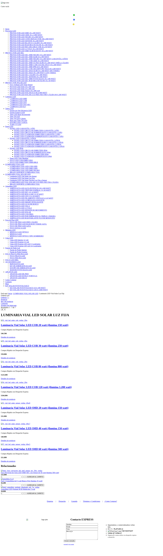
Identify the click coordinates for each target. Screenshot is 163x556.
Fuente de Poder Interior (18, 250)
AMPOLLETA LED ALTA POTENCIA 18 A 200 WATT (30, 188)
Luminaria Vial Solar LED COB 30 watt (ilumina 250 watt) (34, 345)
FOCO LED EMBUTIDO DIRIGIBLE (24, 162)
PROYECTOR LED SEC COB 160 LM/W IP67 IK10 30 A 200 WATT (35, 69)
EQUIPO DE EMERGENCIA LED (22, 268)
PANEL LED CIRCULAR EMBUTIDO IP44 (30, 150)
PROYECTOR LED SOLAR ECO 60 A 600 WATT (28, 93)
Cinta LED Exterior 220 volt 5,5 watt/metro (25, 244)
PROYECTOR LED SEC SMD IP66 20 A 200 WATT (29, 67)
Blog (7, 284)
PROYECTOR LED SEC (14, 53)
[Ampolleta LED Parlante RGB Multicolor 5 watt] (20, 487)
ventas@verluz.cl (82, 24)
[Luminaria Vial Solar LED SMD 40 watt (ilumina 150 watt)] (15, 424)
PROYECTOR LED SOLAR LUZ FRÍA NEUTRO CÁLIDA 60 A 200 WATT (38, 95)
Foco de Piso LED (11, 220)
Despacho (62, 501)
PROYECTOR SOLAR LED (16, 83)
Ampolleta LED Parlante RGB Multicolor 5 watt (18, 489)
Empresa (50, 501)
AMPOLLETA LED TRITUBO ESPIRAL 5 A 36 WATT (30, 190)
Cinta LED (9, 238)
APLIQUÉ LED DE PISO (19, 274)
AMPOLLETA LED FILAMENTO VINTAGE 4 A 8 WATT (31, 198)
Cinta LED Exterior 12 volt (19, 242)
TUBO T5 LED (15, 124)
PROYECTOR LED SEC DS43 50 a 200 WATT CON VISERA (33, 73)
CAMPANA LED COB (18, 101)
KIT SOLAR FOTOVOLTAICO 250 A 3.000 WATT (29, 290)
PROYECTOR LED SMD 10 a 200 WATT (25, 33)
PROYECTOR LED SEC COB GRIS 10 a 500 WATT (29, 61)
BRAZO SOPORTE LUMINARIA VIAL (25, 172)
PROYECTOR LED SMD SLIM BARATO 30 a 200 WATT (31, 51)
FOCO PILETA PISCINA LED (16, 254)
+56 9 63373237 (83, 15)
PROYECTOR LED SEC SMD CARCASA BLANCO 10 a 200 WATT (35, 65)
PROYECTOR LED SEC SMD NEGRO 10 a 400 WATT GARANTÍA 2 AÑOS (39, 59)
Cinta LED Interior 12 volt (19, 240)
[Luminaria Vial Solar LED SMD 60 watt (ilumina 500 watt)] (15, 444)
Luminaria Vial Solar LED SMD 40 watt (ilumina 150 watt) (34, 428)
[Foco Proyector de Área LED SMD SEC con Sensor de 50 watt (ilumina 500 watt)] (21, 471)
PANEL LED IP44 (16, 148)
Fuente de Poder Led (12, 248)
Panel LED (9, 126)
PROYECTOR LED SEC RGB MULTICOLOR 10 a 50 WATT (33, 81)
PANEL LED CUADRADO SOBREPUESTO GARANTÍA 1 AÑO (38, 136)
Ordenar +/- (5, 297)
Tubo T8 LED (15, 116)
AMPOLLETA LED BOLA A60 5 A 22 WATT (27, 194)
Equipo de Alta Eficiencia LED (21, 111)
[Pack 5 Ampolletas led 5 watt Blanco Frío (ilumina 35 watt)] (7, 479)
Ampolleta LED (11, 186)
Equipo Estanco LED (17, 113)
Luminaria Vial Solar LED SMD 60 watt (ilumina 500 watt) (34, 449)
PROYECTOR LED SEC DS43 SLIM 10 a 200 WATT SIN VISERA (35, 71)
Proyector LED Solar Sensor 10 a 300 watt (25, 91)
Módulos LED (10, 230)
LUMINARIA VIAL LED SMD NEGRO (25, 170)
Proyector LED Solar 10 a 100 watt (22, 87)
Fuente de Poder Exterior (18, 252)
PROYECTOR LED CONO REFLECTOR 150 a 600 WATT (32, 39)
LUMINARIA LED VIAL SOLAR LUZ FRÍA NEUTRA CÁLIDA (34, 182)
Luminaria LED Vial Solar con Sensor (23, 176)
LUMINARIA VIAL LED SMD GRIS (23, 168)
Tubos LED (9, 109)
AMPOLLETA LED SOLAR (20, 212)
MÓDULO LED (16, 234)
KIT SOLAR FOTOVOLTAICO (17, 286)
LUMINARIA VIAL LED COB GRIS (23, 166)
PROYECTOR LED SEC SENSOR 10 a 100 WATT (29, 77)
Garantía (74, 501)
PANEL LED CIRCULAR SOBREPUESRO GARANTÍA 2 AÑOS (38, 142)
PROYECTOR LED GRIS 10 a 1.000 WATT (26, 35)
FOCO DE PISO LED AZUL (20, 226)
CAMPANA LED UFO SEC (20, 105)
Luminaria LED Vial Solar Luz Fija (22, 178)
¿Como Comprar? (110, 501)
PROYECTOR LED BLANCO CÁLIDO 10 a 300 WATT (31, 43)
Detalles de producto (8, 337)
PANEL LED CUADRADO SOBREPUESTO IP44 (33, 156)
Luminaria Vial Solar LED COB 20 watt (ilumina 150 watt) (34, 325)
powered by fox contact (69, 544)
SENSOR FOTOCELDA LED (21, 270)
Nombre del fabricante (9, 305)
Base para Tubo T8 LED (18, 120)
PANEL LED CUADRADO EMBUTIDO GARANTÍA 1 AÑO (37, 134)
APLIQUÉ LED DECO (18, 278)
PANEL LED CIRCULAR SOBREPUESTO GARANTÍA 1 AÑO (38, 132)
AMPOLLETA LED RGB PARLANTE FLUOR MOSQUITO (32, 218)
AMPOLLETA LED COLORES (21, 214)
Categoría (4, 303)
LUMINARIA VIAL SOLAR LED (18, 174)
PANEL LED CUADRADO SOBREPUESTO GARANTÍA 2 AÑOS (39, 146)
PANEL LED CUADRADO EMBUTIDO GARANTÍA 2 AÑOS (37, 144)
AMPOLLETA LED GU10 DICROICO (24, 204)
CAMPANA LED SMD (18, 99)
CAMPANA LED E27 (18, 107)
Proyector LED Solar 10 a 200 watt (22, 89)
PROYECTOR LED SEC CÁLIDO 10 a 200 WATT (28, 75)
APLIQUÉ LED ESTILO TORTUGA (23, 276)
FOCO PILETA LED (17, 256)
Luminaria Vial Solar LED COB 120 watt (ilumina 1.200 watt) (36, 387)
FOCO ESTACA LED (18, 228)
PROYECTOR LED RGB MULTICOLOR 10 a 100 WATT (31, 45)
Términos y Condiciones (91, 501)
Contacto (8, 282)
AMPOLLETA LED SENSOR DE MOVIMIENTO (28, 210)
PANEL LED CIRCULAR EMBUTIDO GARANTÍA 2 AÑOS (37, 140)
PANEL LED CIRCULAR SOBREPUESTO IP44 (32, 152)
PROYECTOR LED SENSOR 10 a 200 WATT (27, 41)
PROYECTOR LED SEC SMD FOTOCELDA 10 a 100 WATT (33, 79)
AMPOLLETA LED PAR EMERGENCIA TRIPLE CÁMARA (33, 216)
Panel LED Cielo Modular (19, 158)
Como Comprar (10, 280)
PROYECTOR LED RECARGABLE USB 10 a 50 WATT (31, 47)
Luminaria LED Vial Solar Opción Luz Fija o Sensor (28, 180)
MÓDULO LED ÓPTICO (19, 232)
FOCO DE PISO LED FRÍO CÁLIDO (24, 222)
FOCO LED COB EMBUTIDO (21, 160)
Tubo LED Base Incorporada (20, 114)
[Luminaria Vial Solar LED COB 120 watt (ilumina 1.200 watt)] (14, 382)
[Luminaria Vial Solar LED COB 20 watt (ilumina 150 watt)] (14, 320)
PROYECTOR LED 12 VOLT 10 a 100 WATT (27, 49)
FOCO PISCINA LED (18, 258)
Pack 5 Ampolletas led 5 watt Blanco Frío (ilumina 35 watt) (21, 481)
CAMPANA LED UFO (18, 103)
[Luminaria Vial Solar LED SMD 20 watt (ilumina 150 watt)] (15, 403)
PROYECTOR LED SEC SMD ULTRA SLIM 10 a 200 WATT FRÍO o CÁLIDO (39, 63)
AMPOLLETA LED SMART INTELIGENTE (26, 202)
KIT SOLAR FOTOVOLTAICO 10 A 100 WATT (28, 288)
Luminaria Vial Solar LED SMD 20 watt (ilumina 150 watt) (34, 407)
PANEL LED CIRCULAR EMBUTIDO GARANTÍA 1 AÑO (36, 130)
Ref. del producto (7, 301)
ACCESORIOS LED (13, 262)
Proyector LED (10, 31)
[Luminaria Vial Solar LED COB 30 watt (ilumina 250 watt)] (14, 341)
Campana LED (10, 97)
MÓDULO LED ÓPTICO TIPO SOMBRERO (27, 236)
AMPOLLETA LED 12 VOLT (21, 208)
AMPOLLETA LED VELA (20, 206)
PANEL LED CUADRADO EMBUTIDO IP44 (31, 154)
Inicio (7, 29)
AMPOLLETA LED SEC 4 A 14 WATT (24, 192)
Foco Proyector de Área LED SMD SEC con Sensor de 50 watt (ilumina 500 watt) (30, 473)
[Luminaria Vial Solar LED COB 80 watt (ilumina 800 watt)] (14, 362)
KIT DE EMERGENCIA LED (21, 266)
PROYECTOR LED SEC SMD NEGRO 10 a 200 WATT (30, 55)
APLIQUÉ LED (11, 272)
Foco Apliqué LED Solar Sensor (21, 85)
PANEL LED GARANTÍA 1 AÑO (22, 128)
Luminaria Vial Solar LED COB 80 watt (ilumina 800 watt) (34, 366)
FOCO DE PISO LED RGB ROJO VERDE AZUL (28, 224)
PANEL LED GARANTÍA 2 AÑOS (23, 138)
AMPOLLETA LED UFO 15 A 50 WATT (25, 196)
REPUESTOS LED (17, 264)
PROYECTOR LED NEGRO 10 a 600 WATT (26, 37)
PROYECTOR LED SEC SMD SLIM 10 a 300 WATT (29, 57)
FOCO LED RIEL (12, 260)
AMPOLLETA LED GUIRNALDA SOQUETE (27, 200)
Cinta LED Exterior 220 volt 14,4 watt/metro (25, 246)
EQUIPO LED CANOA (18, 122)
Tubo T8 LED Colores (18, 118)
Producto (4, 299)
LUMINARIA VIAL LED (14, 164)
